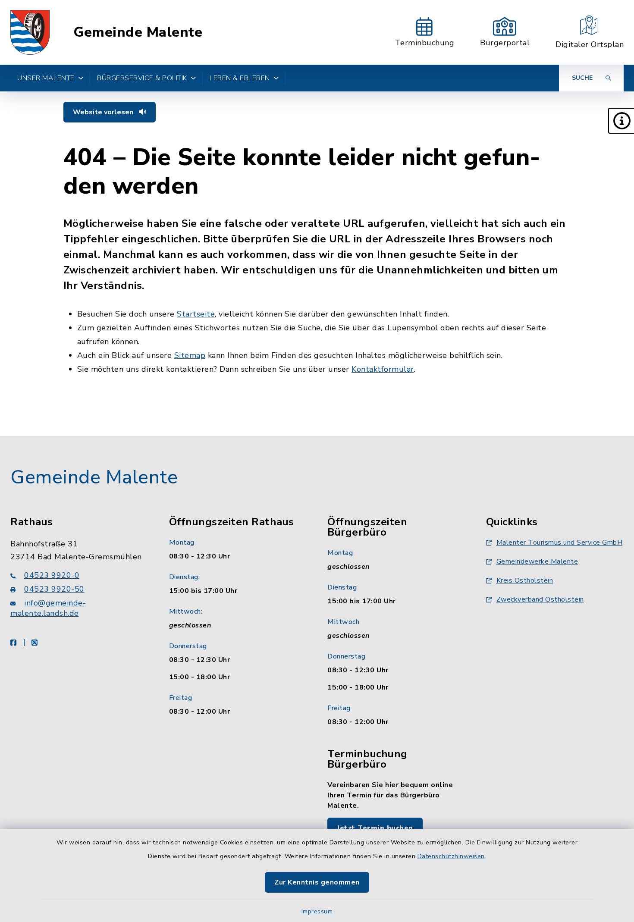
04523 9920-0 (51, 575)
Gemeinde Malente (137, 32)
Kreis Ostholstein (524, 580)
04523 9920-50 (54, 589)
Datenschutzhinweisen (451, 856)
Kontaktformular (383, 369)
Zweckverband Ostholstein (540, 599)
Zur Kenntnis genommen (317, 882)
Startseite (196, 314)
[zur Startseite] (30, 32)
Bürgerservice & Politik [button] (142, 78)
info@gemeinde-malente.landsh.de (48, 608)
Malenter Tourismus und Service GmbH (559, 542)
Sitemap (190, 355)
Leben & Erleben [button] (240, 78)
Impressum (317, 911)
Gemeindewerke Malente (537, 561)
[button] (621, 121)
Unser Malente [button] (46, 78)
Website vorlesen (104, 112)
